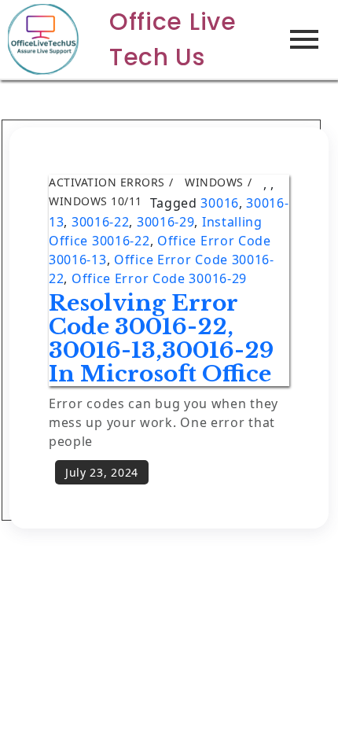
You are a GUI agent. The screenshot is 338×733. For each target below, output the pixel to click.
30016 (219, 203)
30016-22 (101, 221)
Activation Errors (107, 182)
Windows (214, 182)
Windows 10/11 (95, 200)
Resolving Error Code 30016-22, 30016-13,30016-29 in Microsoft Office (161, 338)
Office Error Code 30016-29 (159, 278)
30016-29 (166, 221)
